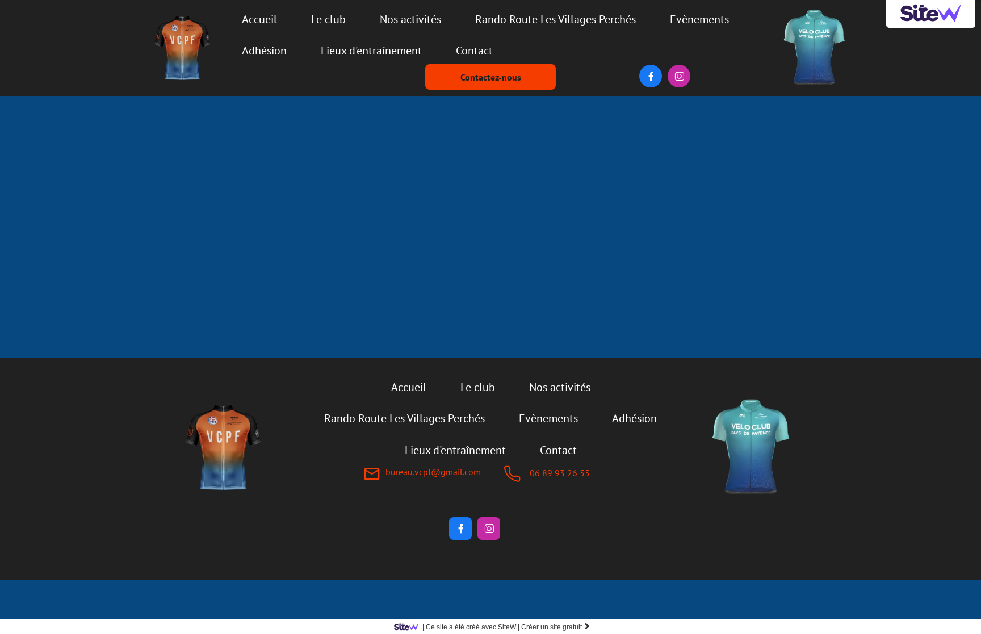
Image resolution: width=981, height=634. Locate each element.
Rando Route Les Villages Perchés (555, 19)
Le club (328, 19)
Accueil (259, 19)
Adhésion (264, 50)
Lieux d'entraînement (371, 50)
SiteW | (471, 627)
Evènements (699, 19)
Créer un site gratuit (555, 627)
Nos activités (410, 19)
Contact (474, 50)
